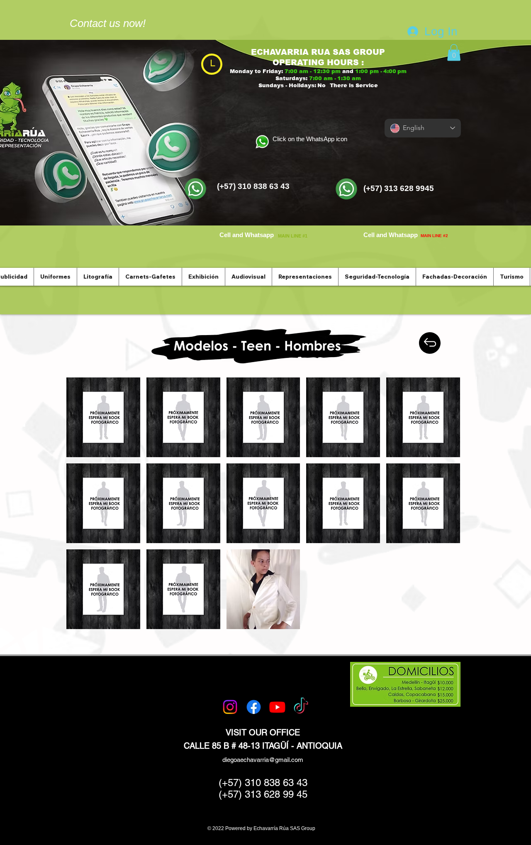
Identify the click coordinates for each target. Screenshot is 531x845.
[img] (103, 417)
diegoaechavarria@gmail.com (262, 759)
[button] (454, 52)
